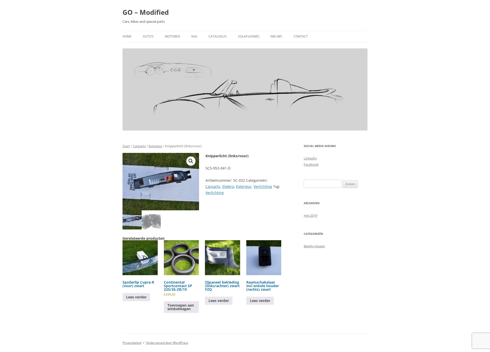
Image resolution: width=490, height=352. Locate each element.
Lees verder (136, 297)
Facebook (311, 164)
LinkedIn (310, 158)
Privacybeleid (131, 343)
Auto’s (148, 36)
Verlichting (263, 186)
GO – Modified (145, 12)
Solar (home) (248, 36)
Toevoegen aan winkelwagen (180, 307)
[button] (190, 161)
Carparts (139, 146)
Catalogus (218, 36)
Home (127, 36)
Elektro (228, 186)
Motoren (172, 36)
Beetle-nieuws (314, 246)
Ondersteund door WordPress (167, 343)
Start (126, 146)
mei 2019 (310, 215)
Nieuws (276, 36)
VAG (194, 36)
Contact (300, 36)
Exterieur (155, 146)
